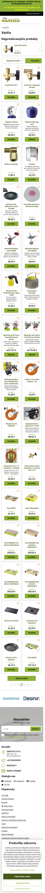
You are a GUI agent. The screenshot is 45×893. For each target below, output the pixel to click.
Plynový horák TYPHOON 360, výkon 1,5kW (11, 293)
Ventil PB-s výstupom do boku (32, 86)
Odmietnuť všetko (22, 883)
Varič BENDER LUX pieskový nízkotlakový (32, 545)
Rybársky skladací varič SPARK (11, 250)
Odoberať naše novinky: (21, 723)
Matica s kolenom (11, 164)
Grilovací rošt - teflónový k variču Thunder (11, 206)
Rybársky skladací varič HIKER (32, 250)
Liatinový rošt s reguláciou (32, 622)
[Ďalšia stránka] (31, 685)
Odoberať (35, 729)
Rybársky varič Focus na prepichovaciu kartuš (11, 337)
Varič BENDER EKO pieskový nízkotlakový (32, 584)
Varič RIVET (11, 508)
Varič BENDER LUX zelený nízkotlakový (11, 544)
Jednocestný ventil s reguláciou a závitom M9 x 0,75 (32, 468)
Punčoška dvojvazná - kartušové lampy (32, 205)
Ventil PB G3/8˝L (20, 45)
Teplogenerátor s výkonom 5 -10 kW (32, 425)
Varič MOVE (31, 658)
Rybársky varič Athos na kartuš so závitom (32, 336)
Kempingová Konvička (32, 292)
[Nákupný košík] (34, 19)
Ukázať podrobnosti (22, 889)
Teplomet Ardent (11, 122)
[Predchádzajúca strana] (12, 685)
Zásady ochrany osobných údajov (22, 870)
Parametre (35, 61)
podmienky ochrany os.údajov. (16, 737)
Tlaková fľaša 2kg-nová (32, 123)
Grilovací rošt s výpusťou (11, 659)
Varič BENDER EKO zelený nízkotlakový (11, 583)
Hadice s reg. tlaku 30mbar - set (32, 380)
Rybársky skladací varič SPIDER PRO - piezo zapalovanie (11, 381)
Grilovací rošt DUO (11, 621)
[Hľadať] (29, 19)
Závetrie (32, 164)
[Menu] (40, 19)
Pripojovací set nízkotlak (11, 425)
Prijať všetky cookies (22, 876)
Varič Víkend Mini (32, 508)
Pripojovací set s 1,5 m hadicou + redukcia (11, 467)
